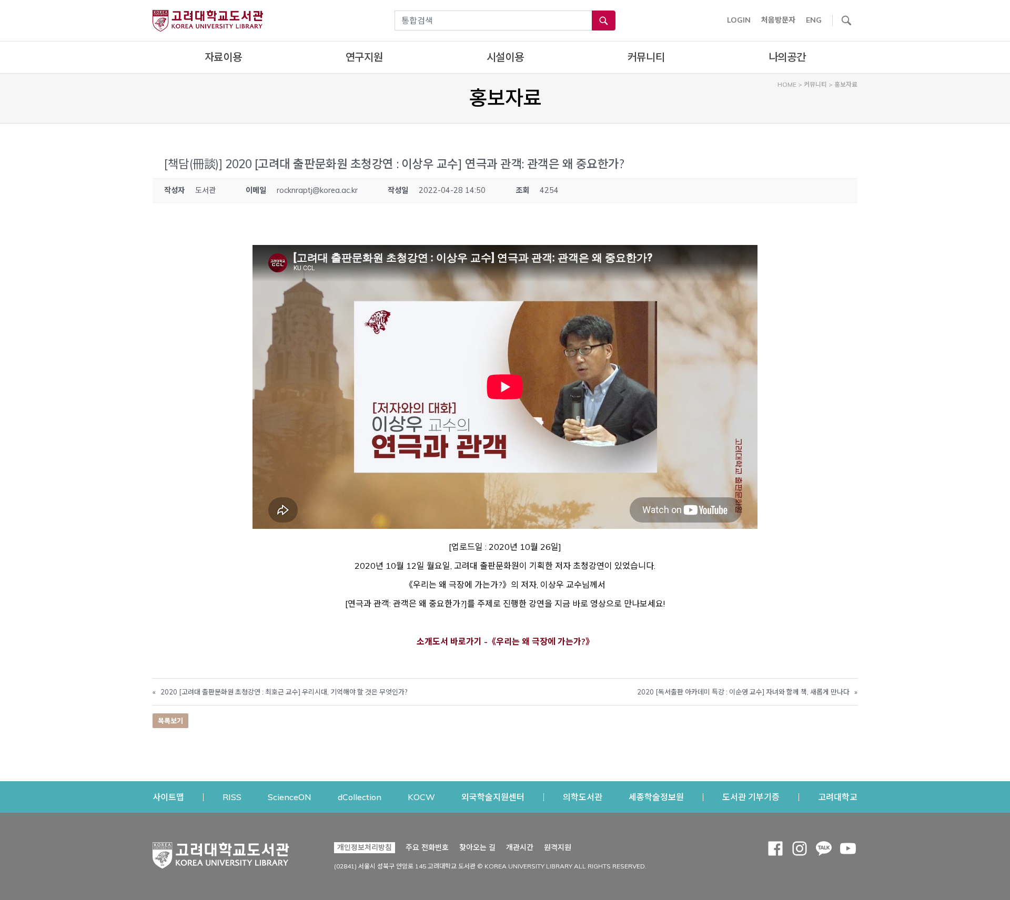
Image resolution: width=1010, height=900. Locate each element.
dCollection (359, 796)
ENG (814, 20)
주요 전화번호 (427, 847)
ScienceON (289, 796)
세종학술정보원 (656, 796)
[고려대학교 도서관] (221, 852)
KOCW (421, 796)
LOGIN (739, 20)
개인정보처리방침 (364, 847)
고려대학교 (837, 796)
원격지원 (557, 847)
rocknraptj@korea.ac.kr (317, 190)
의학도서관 (582, 796)
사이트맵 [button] (168, 797)
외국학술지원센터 (492, 796)
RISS (232, 796)
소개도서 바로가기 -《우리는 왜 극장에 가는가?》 (505, 641)
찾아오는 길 (477, 847)
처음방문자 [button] (778, 20)
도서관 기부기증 (751, 796)
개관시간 (519, 847)
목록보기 (170, 721)
